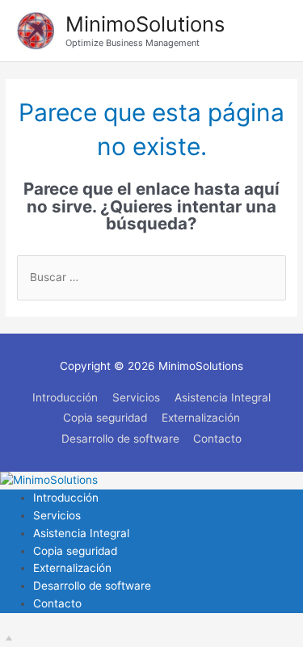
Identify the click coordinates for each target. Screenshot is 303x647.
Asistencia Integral (223, 397)
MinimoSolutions (145, 23)
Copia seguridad (105, 417)
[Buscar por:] (151, 277)
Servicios (136, 397)
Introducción (65, 397)
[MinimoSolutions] (49, 479)
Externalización (201, 417)
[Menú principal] (270, 31)
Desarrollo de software (120, 438)
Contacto (217, 438)
